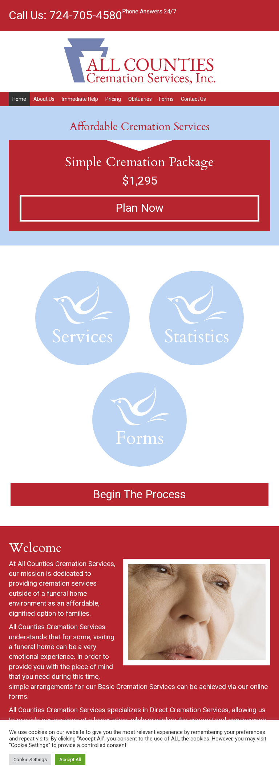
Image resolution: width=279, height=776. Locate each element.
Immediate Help (80, 99)
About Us (43, 99)
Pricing (113, 99)
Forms (166, 99)
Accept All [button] (70, 759)
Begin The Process (139, 494)
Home (19, 99)
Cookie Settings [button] (30, 759)
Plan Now (139, 208)
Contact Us (193, 99)
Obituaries (140, 99)
